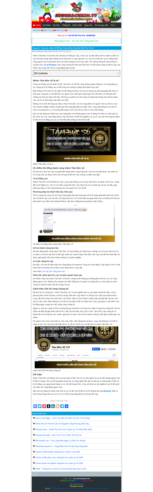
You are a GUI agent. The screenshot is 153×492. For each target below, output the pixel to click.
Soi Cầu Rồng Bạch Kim (81, 478)
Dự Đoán (46, 25)
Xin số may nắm (101, 25)
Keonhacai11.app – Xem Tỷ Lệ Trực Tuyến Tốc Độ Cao (59, 435)
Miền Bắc (37, 30)
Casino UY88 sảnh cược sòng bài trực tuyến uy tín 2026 (59, 457)
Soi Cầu (56, 25)
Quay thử (88, 25)
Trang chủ (36, 48)
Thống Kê (66, 25)
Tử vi (113, 25)
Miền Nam (60, 30)
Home (37, 25)
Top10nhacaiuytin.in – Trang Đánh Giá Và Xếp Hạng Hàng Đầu (62, 446)
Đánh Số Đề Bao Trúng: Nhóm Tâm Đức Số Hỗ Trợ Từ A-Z (51, 51)
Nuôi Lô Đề (77, 25)
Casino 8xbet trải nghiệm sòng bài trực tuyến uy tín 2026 (59, 463)
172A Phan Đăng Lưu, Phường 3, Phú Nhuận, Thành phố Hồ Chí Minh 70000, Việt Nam (79, 488)
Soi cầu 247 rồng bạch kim (54, 271)
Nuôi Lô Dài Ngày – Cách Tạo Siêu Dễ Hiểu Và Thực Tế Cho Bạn (63, 418)
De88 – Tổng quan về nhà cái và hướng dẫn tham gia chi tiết (61, 469)
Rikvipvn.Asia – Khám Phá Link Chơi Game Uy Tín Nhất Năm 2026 (64, 429)
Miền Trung (48, 30)
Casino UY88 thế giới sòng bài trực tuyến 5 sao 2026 (58, 452)
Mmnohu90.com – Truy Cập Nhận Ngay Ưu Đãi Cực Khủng (60, 441)
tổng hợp (45, 48)
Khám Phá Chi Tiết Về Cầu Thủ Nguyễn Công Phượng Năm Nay (62, 424)
